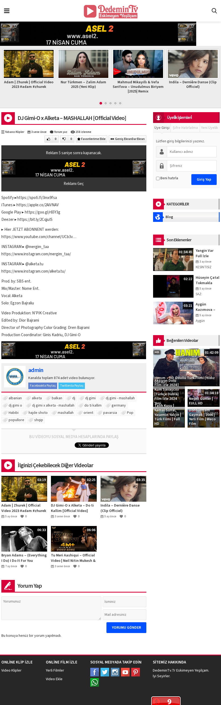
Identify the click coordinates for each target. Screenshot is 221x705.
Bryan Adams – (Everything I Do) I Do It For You (192, 85)
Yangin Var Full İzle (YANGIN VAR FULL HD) (206, 253)
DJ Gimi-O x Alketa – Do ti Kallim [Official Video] (72, 508)
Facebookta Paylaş (43, 385)
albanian (15, 398)
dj (73, 398)
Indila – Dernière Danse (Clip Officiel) (138, 85)
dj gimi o (15, 405)
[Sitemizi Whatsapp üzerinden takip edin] (94, 682)
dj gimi (90, 398)
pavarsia (110, 412)
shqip (38, 420)
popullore (16, 420)
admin (35, 370)
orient (88, 412)
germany (119, 405)
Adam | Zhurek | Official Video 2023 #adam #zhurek (23, 508)
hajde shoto (38, 412)
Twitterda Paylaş (71, 385)
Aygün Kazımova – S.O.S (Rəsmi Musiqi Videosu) (206, 307)
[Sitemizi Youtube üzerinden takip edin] (125, 672)
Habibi (14, 412)
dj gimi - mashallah (120, 398)
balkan (57, 398)
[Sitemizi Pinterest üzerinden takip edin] (135, 672)
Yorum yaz (60, 132)
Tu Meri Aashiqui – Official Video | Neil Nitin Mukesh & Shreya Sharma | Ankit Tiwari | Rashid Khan (73, 558)
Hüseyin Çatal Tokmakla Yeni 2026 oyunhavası (207, 280)
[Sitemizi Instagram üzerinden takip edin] (115, 672)
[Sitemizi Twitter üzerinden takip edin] (105, 672)
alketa (37, 398)
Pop (130, 412)
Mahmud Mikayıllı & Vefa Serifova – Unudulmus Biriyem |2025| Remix (83, 87)
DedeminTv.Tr (164, 670)
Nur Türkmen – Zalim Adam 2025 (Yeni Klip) (28, 85)
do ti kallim (93, 405)
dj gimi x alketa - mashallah (53, 405)
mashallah (66, 412)
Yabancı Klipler (14, 132)
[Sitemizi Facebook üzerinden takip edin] (94, 672)
